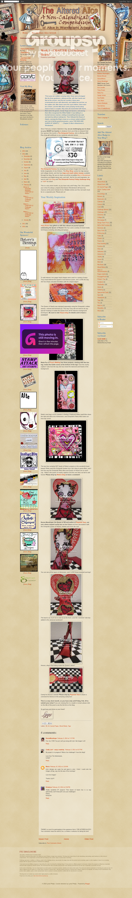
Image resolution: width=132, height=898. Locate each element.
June (25, 173)
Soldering (100, 290)
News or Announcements (102, 270)
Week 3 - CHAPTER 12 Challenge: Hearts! (28, 199)
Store (27, 248)
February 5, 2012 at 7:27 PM (65, 738)
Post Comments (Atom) (54, 843)
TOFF (45, 181)
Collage (99, 217)
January (26, 220)
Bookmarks (100, 199)
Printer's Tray (101, 279)
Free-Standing (101, 243)
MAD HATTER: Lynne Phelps (102, 67)
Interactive (100, 254)
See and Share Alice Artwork (44, 32)
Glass (99, 249)
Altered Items (101, 184)
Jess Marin (100, 100)
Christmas (100, 214)
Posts (102, 323)
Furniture (100, 246)
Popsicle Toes (81, 522)
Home (25, 32)
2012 (24, 154)
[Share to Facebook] (49, 723)
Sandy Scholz (101, 95)
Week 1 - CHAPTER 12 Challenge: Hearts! (28, 214)
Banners (99, 196)
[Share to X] (47, 723)
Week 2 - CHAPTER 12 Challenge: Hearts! (28, 206)
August (26, 167)
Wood (99, 311)
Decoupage (100, 220)
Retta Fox (100, 93)
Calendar (100, 201)
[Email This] (43, 723)
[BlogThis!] (45, 723)
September (27, 165)
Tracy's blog (64, 312)
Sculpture (100, 282)
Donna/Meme (101, 78)
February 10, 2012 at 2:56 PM (61, 787)
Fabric (99, 236)
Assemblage (101, 194)
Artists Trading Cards (103, 189)
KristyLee (49, 787)
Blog (29, 281)
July (25, 170)
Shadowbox (100, 284)
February (26, 184)
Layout (99, 259)
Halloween (100, 251)
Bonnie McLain (101, 76)
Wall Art (99, 305)
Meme (48, 766)
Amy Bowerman (102, 71)
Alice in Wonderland (83, 175)
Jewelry (99, 256)
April (25, 179)
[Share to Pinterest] (51, 723)
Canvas (99, 204)
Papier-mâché (101, 274)
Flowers (99, 238)
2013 (24, 151)
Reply (47, 743)
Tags (69, 726)
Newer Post (43, 839)
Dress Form (100, 230)
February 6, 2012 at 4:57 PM (73, 749)
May (25, 176)
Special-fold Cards (102, 292)
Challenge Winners (103, 209)
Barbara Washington (103, 73)
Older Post (89, 839)
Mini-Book (100, 264)
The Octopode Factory (66, 133)
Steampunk (100, 297)
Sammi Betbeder (102, 103)
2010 (24, 226)
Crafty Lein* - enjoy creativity (55, 749)
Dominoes (100, 228)
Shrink (99, 287)
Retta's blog (61, 474)
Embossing (100, 233)
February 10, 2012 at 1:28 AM (59, 766)
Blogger (87, 884)
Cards (99, 207)
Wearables (100, 308)
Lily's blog (52, 179)
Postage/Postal (102, 276)
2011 (24, 223)
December (27, 156)
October (26, 162)
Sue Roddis (100, 98)
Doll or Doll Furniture (103, 225)
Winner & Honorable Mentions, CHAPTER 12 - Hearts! (28, 190)
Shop (25, 450)
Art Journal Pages (53, 726)
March (26, 182)
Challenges (100, 212)
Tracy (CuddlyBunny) (103, 108)
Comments (103, 326)
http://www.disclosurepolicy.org (41, 875)
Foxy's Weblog (55, 362)
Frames (99, 241)
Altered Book (101, 182)
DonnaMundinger (51, 738)
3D (46, 726)
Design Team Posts (103, 222)
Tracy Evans (45, 225)
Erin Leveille (101, 87)
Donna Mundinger (102, 81)
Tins (98, 303)
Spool (99, 295)
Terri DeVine (101, 106)
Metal (99, 262)
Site (29, 450)
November (27, 159)
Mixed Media (63, 726)
